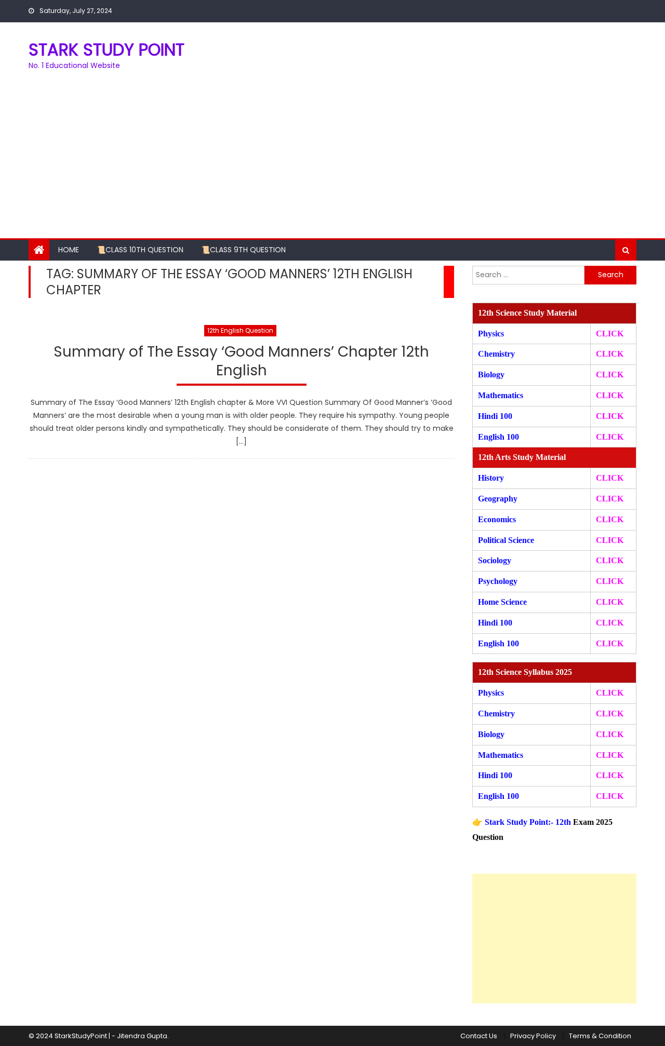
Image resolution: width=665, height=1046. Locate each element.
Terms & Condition (600, 1036)
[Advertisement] (332, 160)
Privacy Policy (533, 1036)
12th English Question (240, 330)
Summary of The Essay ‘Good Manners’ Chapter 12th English (241, 362)
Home (68, 249)
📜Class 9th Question (243, 249)
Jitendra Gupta (142, 1036)
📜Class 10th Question (140, 249)
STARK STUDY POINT (106, 49)
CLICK (609, 395)
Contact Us (478, 1036)
